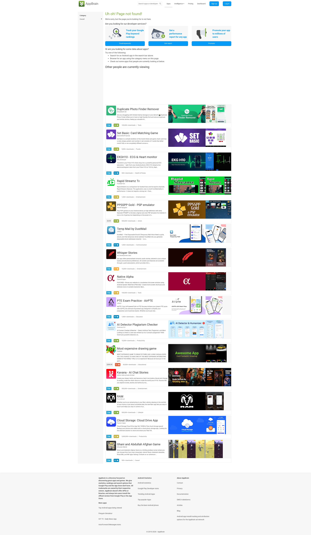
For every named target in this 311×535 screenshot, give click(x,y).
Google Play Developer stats (148, 488)
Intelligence (179, 4)
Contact (180, 483)
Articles (179, 505)
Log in (227, 4)
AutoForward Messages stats (110, 525)
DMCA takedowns (183, 500)
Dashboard (201, 4)
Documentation (183, 494)
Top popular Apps (144, 500)
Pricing (190, 4)
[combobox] (148, 3)
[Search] (160, 4)
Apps (168, 4)
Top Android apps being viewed (110, 508)
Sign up (214, 4)
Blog (178, 511)
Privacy (179, 488)
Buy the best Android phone (148, 505)
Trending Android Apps (146, 494)
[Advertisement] (168, 87)
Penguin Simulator (105, 513)
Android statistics (144, 483)
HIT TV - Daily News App (108, 519)
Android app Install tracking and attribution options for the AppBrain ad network (193, 518)
